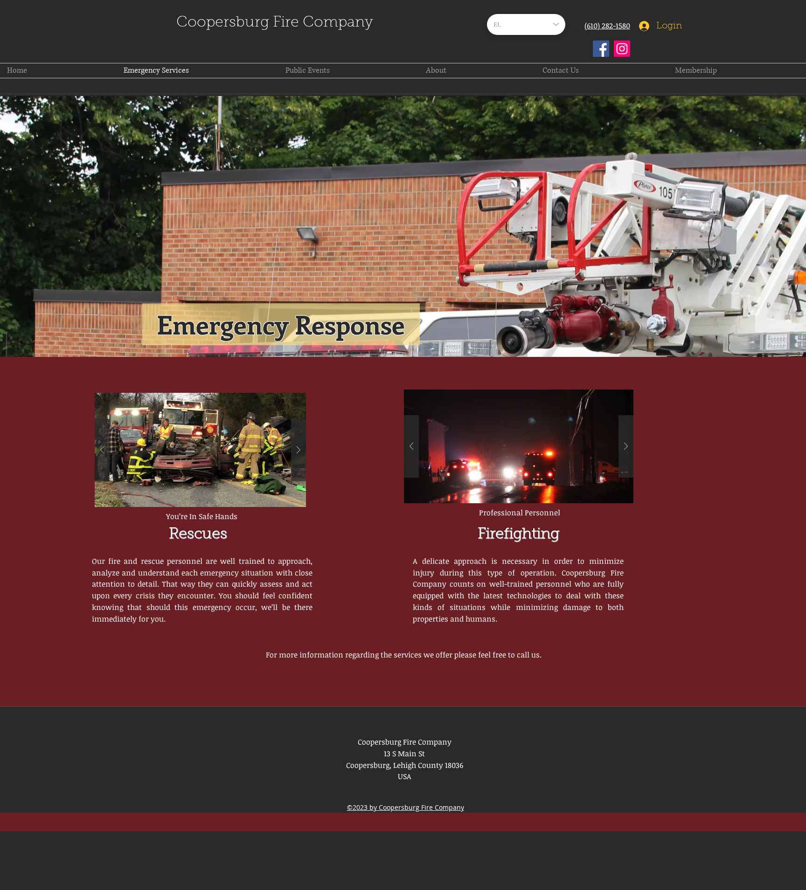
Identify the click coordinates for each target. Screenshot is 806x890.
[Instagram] (622, 49)
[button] (200, 450)
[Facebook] (601, 49)
